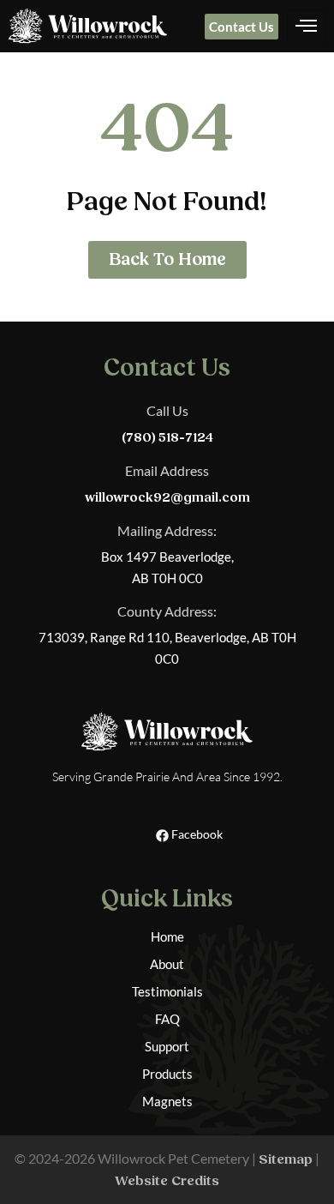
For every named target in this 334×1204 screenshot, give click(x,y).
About (167, 964)
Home (167, 936)
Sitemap (286, 1159)
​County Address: (167, 611)
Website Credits (167, 1180)
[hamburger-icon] (306, 26)
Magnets (167, 1101)
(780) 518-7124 (167, 438)
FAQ (167, 1018)
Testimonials (167, 991)
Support (167, 1046)
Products (167, 1073)
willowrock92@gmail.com (167, 498)
